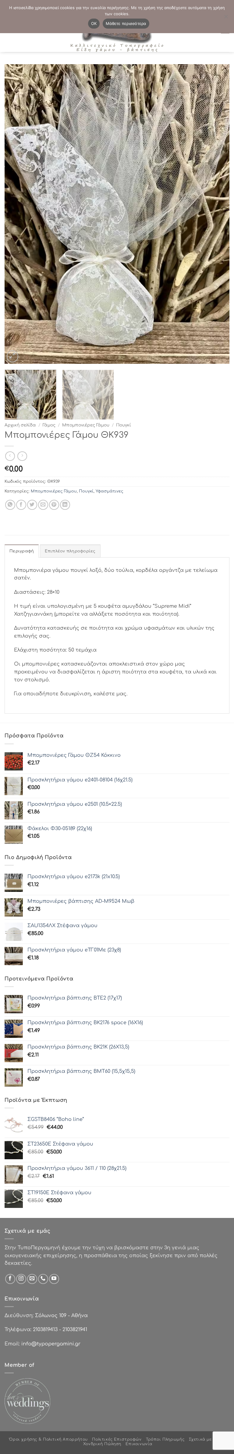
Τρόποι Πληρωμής (165, 1439)
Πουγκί (123, 425)
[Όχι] (225, 18)
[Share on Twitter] (32, 505)
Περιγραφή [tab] (21, 551)
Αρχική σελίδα (20, 425)
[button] (13, 356)
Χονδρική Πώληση (102, 1444)
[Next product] (10, 456)
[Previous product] (22, 456)
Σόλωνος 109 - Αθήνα (61, 1315)
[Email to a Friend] (43, 505)
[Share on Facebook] (21, 505)
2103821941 (74, 1329)
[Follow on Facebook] (10, 1279)
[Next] (217, 214)
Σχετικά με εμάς (206, 1439)
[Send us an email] (32, 1279)
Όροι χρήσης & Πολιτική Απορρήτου (48, 1439)
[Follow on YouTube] (54, 1279)
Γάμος (49, 425)
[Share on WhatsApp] (10, 505)
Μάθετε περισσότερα (126, 23)
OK (94, 23)
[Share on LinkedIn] (65, 505)
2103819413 (45, 1329)
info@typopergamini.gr (50, 1344)
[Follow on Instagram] (21, 1279)
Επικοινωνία (139, 1444)
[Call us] (43, 1279)
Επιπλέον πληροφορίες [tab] (70, 551)
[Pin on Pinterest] (54, 505)
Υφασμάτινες (109, 491)
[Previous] (16, 214)
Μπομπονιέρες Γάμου (85, 425)
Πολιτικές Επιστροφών (116, 1439)
